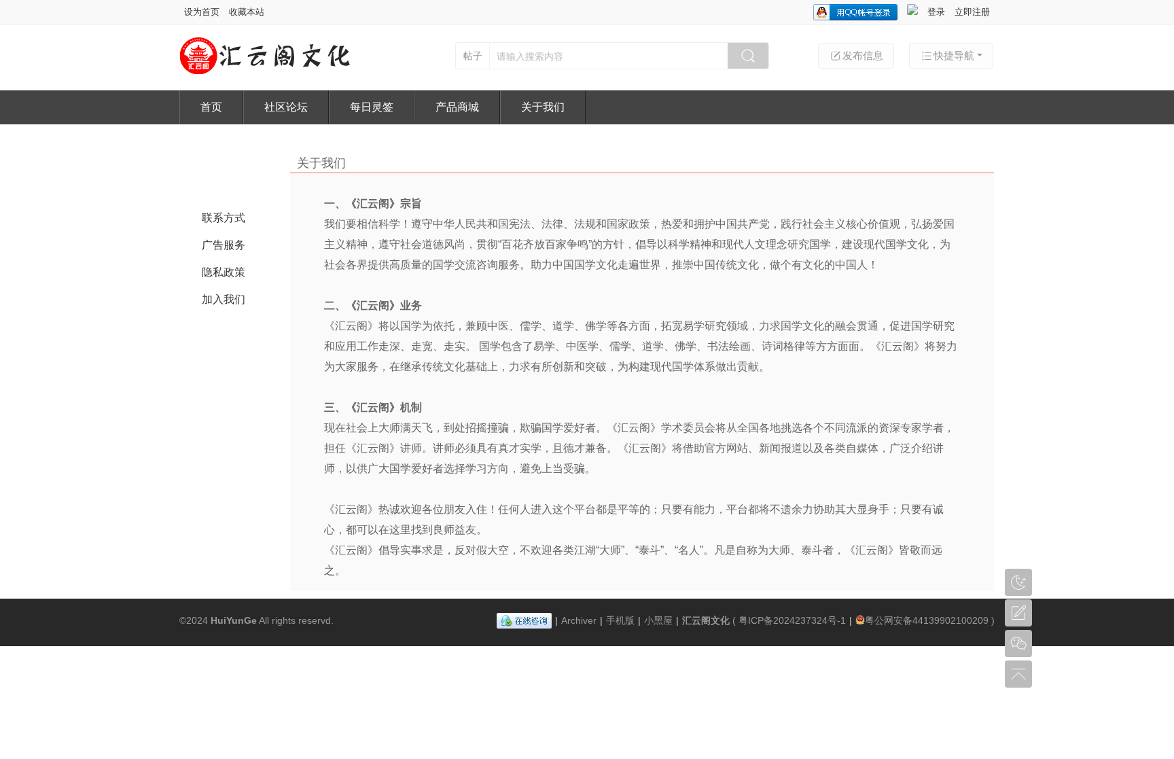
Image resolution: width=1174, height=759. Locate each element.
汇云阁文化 (706, 620)
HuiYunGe (234, 620)
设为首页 (201, 12)
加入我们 (223, 299)
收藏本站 (246, 12)
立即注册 (972, 12)
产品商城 (457, 107)
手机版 (620, 620)
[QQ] (524, 620)
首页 (211, 107)
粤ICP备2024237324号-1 (792, 620)
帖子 (472, 55)
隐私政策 (223, 272)
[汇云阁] (265, 73)
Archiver (579, 620)
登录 (936, 12)
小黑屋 (658, 620)
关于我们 (543, 107)
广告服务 (223, 245)
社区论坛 (286, 107)
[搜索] (748, 56)
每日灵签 (371, 107)
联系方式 (223, 218)
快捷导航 (953, 55)
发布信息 (862, 55)
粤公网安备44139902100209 (927, 620)
